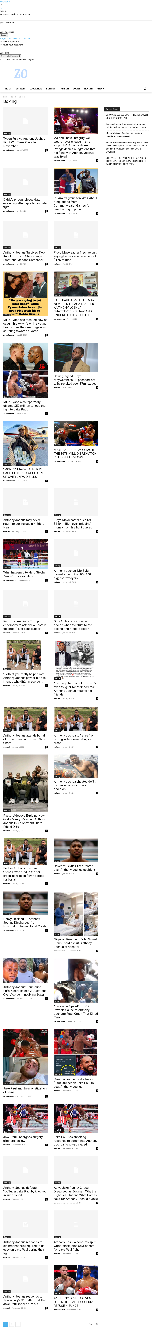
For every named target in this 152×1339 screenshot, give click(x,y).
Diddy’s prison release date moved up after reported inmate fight (25, 203)
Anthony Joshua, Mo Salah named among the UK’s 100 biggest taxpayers (72, 574)
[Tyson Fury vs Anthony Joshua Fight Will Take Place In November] (25, 121)
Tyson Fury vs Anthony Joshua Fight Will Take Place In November (24, 142)
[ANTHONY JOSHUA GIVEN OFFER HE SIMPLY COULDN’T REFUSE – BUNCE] (76, 1280)
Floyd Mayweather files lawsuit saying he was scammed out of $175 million (75, 256)
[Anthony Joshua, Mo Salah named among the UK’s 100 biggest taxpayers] (76, 553)
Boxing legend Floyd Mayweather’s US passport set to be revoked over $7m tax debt (76, 379)
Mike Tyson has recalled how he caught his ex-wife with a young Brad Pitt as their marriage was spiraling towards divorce (25, 325)
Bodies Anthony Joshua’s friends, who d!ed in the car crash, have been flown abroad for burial (23, 874)
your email (5, 53)
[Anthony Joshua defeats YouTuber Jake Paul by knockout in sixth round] (25, 1170)
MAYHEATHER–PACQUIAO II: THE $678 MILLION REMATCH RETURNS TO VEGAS (75, 453)
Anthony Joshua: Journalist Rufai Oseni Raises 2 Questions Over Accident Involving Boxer (24, 990)
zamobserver (9, 150)
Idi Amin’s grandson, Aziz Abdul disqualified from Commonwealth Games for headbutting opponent (75, 203)
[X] (139, 63)
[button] (145, 88)
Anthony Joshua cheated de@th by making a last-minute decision (75, 785)
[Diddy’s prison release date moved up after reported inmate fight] (25, 182)
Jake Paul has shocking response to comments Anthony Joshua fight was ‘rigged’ (75, 1140)
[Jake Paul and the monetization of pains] (25, 1057)
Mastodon (5, 1)
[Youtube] (147, 63)
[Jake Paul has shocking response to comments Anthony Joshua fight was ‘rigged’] (76, 1118)
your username (7, 22)
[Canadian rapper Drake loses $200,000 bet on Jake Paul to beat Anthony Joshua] (76, 1052)
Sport (13, 97)
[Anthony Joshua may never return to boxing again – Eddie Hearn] (25, 502)
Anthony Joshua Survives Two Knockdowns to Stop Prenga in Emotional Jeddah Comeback (24, 256)
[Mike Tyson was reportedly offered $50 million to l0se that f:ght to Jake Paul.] (25, 370)
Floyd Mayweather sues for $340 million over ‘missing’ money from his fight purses (73, 523)
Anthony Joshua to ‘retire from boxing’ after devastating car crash (74, 739)
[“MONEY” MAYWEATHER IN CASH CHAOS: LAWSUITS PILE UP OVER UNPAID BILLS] (25, 443)
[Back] (1, 8)
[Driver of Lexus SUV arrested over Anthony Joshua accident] (76, 850)
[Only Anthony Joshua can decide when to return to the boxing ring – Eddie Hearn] (76, 604)
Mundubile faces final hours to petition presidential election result (124, 135)
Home (5, 97)
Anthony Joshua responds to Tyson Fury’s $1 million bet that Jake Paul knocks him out (24, 1300)
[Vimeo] (143, 63)
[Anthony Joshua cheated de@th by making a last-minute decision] (76, 766)
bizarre (7, 1083)
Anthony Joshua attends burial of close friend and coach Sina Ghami (24, 739)
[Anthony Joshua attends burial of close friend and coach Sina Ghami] (25, 719)
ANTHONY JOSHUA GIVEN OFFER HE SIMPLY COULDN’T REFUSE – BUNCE (74, 1301)
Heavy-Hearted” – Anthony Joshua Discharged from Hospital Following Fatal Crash (24, 922)
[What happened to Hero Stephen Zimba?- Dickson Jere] (25, 554)
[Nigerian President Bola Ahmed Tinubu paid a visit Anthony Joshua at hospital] (76, 913)
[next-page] (17, 1324)
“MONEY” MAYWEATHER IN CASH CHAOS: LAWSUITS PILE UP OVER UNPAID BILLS (24, 473)
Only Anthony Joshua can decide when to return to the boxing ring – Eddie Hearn (73, 625)
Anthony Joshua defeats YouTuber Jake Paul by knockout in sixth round (25, 1191)
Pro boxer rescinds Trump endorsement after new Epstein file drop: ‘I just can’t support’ (24, 625)
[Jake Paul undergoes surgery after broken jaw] (25, 1118)
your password (7, 32)
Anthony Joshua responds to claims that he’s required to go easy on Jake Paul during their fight (24, 1247)
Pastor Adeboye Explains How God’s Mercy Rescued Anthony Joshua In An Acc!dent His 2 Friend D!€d (24, 821)
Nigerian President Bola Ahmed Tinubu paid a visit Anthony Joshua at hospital (75, 943)
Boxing (7, 134)
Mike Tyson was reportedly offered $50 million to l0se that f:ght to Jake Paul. (24, 405)
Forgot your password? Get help (15, 38)
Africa (6, 863)
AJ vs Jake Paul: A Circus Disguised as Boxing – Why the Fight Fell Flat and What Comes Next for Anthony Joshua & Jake (76, 1193)
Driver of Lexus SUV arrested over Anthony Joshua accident (74, 867)
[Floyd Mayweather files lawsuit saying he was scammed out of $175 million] (76, 235)
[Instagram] (134, 63)
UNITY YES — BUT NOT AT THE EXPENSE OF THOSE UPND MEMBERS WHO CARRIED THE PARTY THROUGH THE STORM (126, 161)
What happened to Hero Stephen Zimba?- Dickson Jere (25, 574)
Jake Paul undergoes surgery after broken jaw (23, 1139)
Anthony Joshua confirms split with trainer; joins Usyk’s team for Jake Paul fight (75, 1245)
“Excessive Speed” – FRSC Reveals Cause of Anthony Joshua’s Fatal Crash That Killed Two (76, 1011)
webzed (57, 264)
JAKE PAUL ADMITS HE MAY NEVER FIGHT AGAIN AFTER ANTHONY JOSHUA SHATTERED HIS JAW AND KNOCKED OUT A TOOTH (74, 307)
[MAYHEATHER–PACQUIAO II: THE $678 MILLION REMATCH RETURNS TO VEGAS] (76, 433)
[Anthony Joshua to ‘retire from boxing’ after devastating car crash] (76, 719)
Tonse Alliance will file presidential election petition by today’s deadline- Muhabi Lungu (126, 125)
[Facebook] (130, 63)
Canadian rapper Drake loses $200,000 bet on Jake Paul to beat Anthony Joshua (74, 1082)
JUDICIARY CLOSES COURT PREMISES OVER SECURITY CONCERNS (127, 116)
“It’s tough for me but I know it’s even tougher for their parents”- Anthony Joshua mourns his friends (75, 689)
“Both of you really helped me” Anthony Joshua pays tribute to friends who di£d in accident (24, 677)
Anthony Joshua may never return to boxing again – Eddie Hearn (23, 523)
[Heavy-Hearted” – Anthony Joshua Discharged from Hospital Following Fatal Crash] (25, 903)
